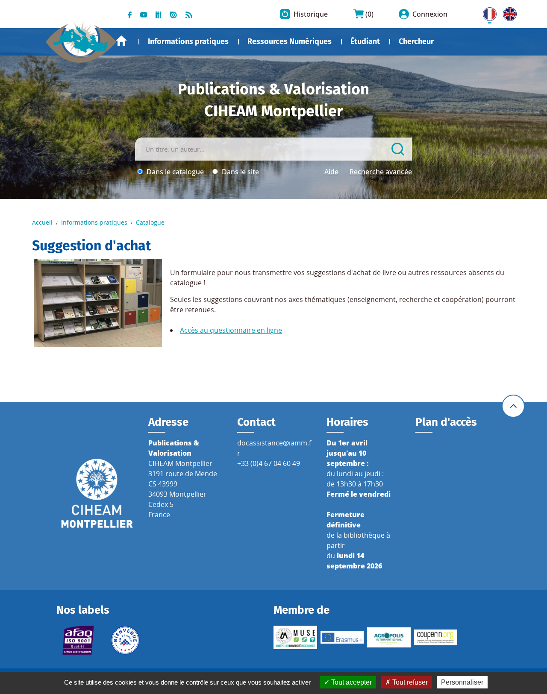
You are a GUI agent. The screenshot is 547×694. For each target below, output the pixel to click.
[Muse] (295, 637)
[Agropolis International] (389, 637)
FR (487, 12)
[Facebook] (130, 14)
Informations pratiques (188, 41)
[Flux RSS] (188, 14)
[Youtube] (143, 14)
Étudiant (365, 41)
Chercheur (416, 41)
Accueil (121, 40)
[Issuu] (173, 14)
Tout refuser (409, 682)
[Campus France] (125, 640)
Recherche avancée (381, 171)
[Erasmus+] (342, 637)
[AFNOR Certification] (78, 640)
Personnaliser (462, 682)
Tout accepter (350, 682)
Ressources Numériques (289, 41)
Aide (331, 171)
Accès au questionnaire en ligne (231, 330)
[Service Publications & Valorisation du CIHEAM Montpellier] (81, 38)
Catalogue (150, 222)
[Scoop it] (159, 14)
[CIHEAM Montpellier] (97, 493)
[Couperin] (436, 637)
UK (507, 12)
